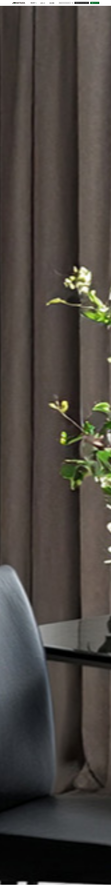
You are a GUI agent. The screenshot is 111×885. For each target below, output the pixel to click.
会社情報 (51, 3)
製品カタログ (95, 3)
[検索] (72, 3)
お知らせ (42, 3)
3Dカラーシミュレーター (82, 3)
